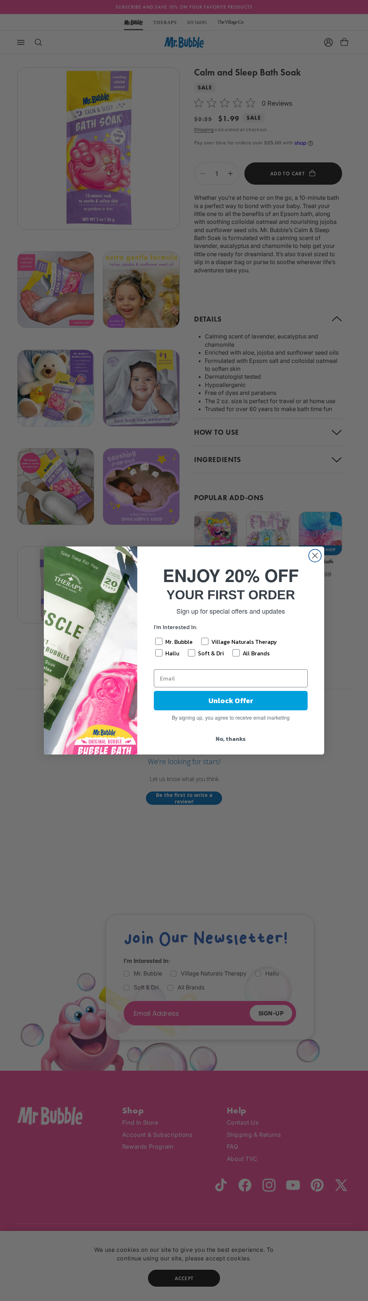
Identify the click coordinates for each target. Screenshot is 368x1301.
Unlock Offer (230, 700)
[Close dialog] (315, 555)
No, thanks (231, 738)
